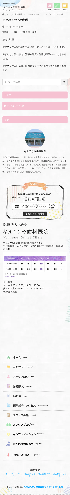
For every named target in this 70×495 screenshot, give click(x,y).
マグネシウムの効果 (54, 14)
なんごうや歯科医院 (13, 14)
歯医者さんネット (59, 474)
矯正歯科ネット (29, 474)
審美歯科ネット (44, 474)
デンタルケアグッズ (15, 106)
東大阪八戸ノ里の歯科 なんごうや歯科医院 (43, 487)
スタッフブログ (34, 14)
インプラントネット (13, 474)
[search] (64, 82)
